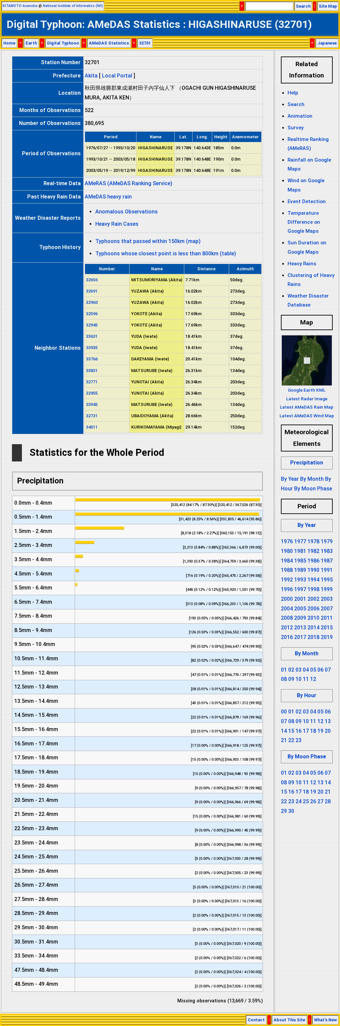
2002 (313, 599)
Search (303, 6)
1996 (287, 589)
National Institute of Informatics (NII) (73, 6)
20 (328, 731)
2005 (300, 608)
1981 (300, 551)
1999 (327, 589)
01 (284, 670)
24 (298, 801)
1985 (300, 561)
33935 (92, 347)
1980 (287, 551)
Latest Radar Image (306, 398)
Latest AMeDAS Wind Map (307, 415)
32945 (92, 324)
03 (298, 670)
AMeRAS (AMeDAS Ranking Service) (128, 183)
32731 (92, 415)
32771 (92, 381)
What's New (325, 1019)
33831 (92, 370)
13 (328, 721)
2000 (287, 599)
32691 (92, 291)
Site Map (328, 6)
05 (313, 670)
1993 (300, 580)
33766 (92, 358)
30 (291, 811)
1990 (313, 570)
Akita (91, 75)
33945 (92, 404)
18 (313, 731)
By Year (290, 479)
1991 (327, 570)
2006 (313, 608)
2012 (287, 627)
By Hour (306, 695)
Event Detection (307, 201)
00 (284, 711)
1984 (287, 561)
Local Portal (117, 75)
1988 (287, 570)
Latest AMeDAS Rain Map (306, 407)
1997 (300, 589)
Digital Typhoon (63, 43)
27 (320, 801)
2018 (313, 637)
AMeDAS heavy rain (108, 196)
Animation (300, 116)
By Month (312, 479)
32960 (92, 302)
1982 (313, 551)
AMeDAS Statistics (109, 43)
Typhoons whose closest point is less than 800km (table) (165, 253)
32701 (145, 43)
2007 (327, 608)
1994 (313, 580)
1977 (300, 541)
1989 (300, 570)
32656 (92, 279)
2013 (300, 627)
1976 (287, 541)
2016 (287, 637)
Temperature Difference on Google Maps (304, 222)
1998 (313, 589)
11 (306, 679)
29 (284, 811)
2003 (327, 599)
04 (306, 670)
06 (320, 670)
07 (328, 670)
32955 (92, 393)
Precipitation (306, 462)
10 (298, 679)
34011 (92, 427)
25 (306, 801)
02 (291, 670)
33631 (92, 336)
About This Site (289, 1019)
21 (284, 740)
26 (313, 801)
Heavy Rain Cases (116, 224)
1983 (327, 551)
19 (320, 731)
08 (284, 679)
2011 (327, 618)
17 (306, 731)
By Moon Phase (313, 488)
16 (298, 731)
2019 (327, 637)
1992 (287, 580)
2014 (313, 627)
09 (291, 679)
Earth (31, 43)
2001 (300, 599)
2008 (287, 618)
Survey (295, 128)
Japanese (327, 43)
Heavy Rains (302, 264)
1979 (327, 541)
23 (298, 740)
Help (293, 93)
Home (9, 43)
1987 (327, 561)
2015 (327, 627)
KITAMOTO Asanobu (20, 6)
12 (313, 679)
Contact (256, 1019)
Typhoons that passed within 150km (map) (148, 241)
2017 (300, 637)
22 (291, 740)
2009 (300, 618)
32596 (92, 313)
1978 (313, 541)
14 (284, 731)
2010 (313, 618)
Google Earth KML (306, 390)
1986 (313, 561)
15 (291, 731)
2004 (287, 608)
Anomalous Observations (126, 211)
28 (328, 801)
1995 (327, 580)
